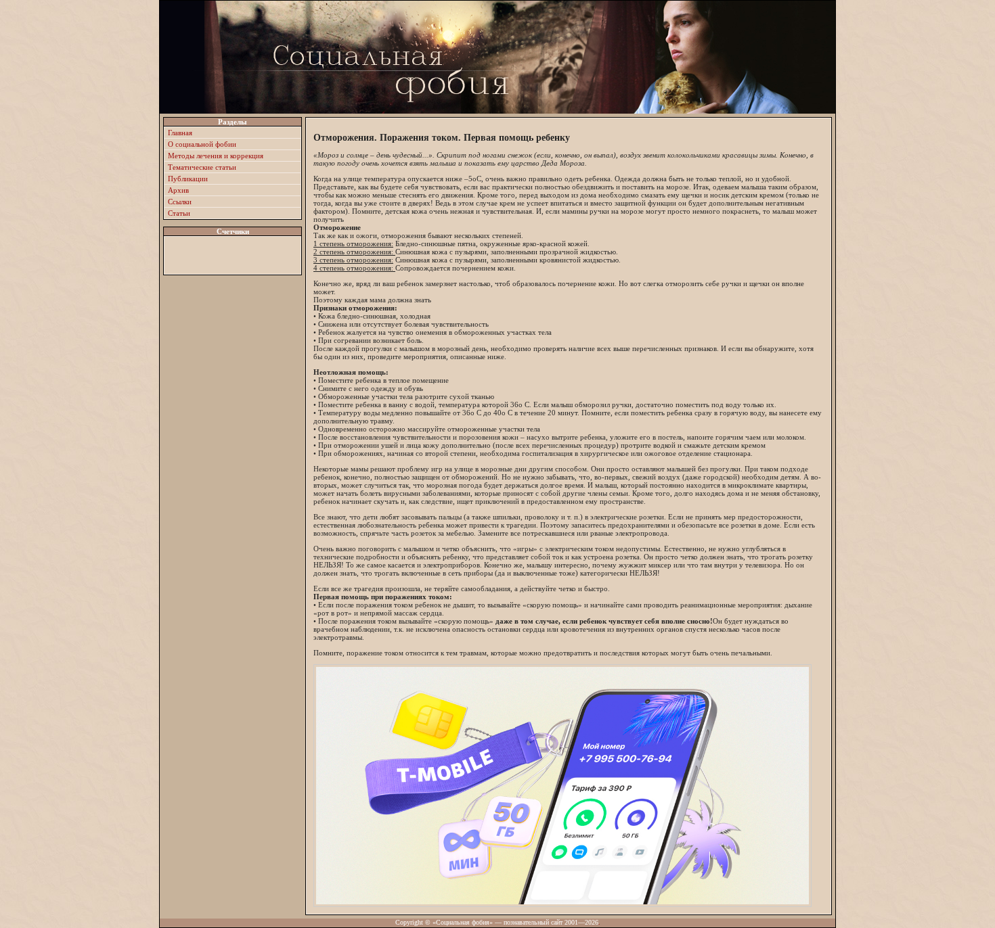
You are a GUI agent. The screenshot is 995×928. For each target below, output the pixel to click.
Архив (178, 190)
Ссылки (180, 202)
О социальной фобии (202, 144)
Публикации (188, 179)
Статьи (179, 213)
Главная (180, 133)
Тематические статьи (202, 167)
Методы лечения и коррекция (215, 156)
